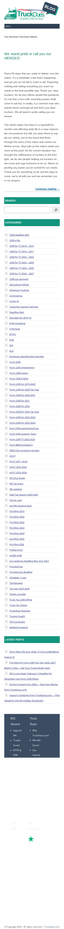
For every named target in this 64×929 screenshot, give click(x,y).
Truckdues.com (52, 926)
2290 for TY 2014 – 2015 (21, 245)
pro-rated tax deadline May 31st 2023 (29, 561)
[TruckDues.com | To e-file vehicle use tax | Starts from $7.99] (31, 11)
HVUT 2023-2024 (18, 472)
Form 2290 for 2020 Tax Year (24, 389)
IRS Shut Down (17, 478)
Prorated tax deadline (20, 572)
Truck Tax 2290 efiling (20, 599)
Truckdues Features (19, 610)
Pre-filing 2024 (16, 533)
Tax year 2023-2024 (19, 588)
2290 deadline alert (19, 234)
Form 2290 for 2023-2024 (22, 422)
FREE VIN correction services (24, 450)
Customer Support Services (23, 306)
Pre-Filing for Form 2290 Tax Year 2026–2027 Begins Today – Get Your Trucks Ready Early (30, 665)
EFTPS (12, 334)
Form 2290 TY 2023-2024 (22, 439)
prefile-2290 (15, 555)
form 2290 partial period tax (24, 428)
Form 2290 (15, 362)
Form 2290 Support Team (22, 433)
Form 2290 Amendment (21, 367)
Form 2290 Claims (18, 373)
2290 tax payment (18, 279)
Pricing (36, 769)
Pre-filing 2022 (16, 522)
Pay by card (15, 500)
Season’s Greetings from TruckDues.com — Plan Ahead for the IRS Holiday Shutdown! (32, 698)
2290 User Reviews (37, 794)
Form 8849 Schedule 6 (21, 444)
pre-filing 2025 (16, 538)
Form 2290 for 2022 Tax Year (24, 411)
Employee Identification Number (26, 356)
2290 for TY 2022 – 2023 (21, 257)
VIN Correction (17, 621)
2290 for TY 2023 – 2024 (21, 262)
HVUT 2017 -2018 (18, 461)
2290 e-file (14, 240)
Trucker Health (17, 616)
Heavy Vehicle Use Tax (17, 839)
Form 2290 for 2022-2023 (22, 417)
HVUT (12, 456)
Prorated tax (16, 566)
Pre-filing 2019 (16, 511)
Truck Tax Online (18, 605)
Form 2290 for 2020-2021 (22, 395)
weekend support (18, 627)
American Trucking (19, 290)
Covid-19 (14, 301)
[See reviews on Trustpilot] (40, 841)
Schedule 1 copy (17, 577)
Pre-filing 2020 (16, 516)
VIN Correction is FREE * (38, 809)
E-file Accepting (17, 323)
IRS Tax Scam (16, 483)
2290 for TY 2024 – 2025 (21, 268)
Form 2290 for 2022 (19, 406)
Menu (8, 26)
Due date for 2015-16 (20, 317)
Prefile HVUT (16, 550)
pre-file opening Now (20, 505)
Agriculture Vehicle (19, 284)
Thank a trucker (17, 594)
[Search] (56, 209)
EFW (11, 339)
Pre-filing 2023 (16, 527)
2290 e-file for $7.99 (17, 913)
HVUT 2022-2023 (18, 467)
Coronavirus (15, 295)
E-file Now (14, 328)
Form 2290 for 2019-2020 (22, 384)
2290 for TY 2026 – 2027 (21, 273)
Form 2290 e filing (16, 889)
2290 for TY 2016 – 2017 (21, 251)
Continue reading (47, 189)
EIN (11, 345)
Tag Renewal (16, 583)
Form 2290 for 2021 (19, 400)
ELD (11, 351)
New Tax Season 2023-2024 (23, 494)
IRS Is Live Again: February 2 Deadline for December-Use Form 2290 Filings (28, 676)
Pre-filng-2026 (16, 544)
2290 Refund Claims (16, 864)
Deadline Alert (16, 312)
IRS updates (15, 489)
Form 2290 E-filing (18, 378)
